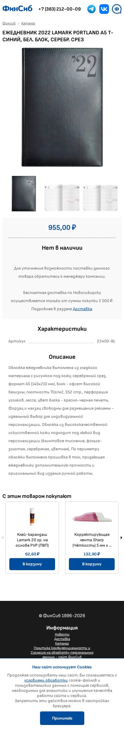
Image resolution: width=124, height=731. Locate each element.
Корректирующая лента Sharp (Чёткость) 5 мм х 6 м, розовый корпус (92, 540)
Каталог (62, 643)
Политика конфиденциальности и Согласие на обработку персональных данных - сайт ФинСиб (62, 652)
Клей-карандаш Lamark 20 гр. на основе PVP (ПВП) (32, 540)
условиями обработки (46, 680)
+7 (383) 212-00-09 (59, 9)
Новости (62, 634)
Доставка (82, 308)
